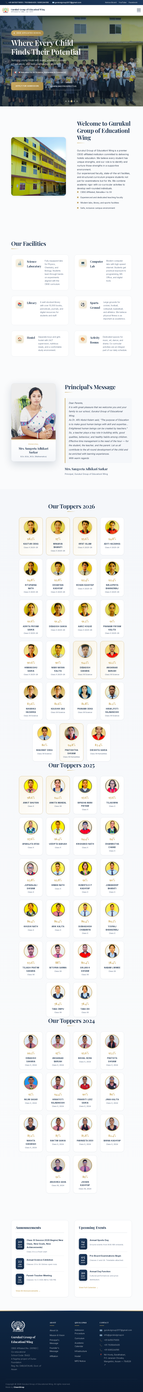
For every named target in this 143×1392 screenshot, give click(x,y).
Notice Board (111, 2)
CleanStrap (19, 1387)
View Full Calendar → (88, 1287)
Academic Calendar (79, 1344)
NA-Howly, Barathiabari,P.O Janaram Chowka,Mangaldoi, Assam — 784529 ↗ (117, 1359)
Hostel (78, 1356)
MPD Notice (80, 1361)
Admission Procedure (80, 1332)
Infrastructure (81, 1351)
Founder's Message (54, 1349)
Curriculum (79, 1338)
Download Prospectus (63, 86)
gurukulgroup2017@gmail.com (118, 1330)
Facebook (133, 2)
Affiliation (54, 1356)
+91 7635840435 (112, 1345)
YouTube (122, 2)
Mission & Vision (57, 1335)
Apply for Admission (27, 86)
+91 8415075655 (111, 1340)
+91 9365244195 (111, 1350)
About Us (54, 1330)
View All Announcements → (28, 1291)
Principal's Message (54, 1342)
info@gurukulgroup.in (114, 1335)
